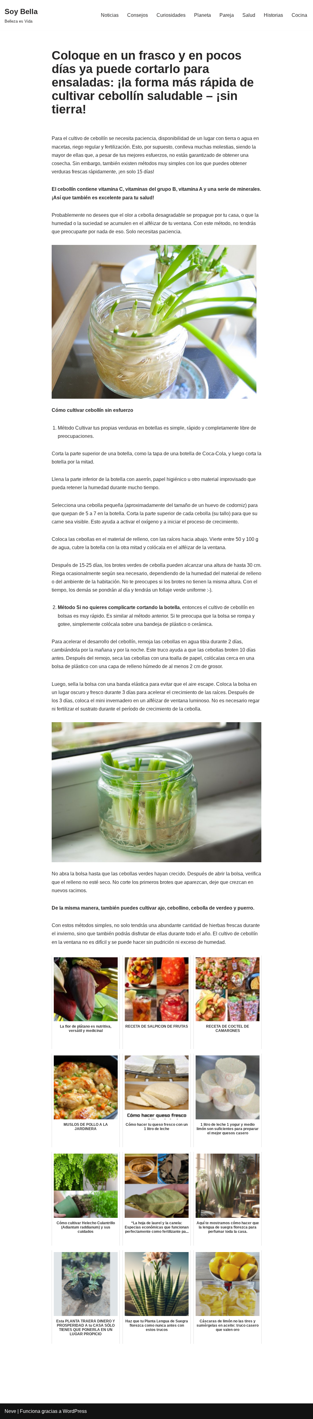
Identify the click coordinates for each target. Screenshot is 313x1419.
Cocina (299, 15)
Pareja (226, 15)
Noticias (110, 15)
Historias (273, 15)
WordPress (75, 1411)
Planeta (202, 15)
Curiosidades (171, 15)
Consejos (137, 15)
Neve (10, 1411)
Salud (248, 15)
